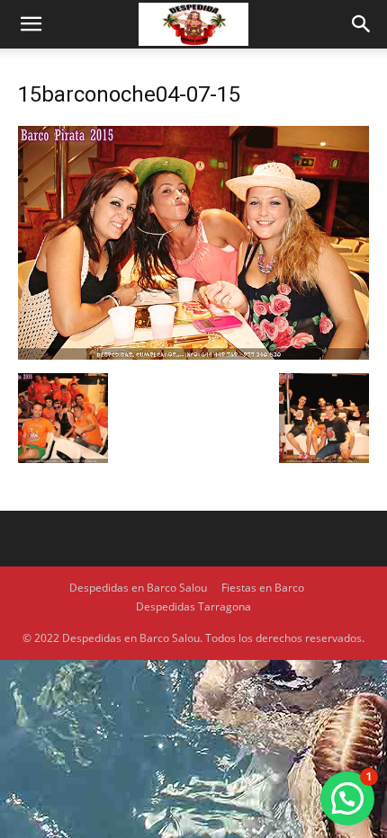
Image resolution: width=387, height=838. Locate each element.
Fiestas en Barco (262, 587)
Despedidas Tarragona (193, 606)
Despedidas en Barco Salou (138, 587)
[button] (30, 24)
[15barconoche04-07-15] (193, 354)
